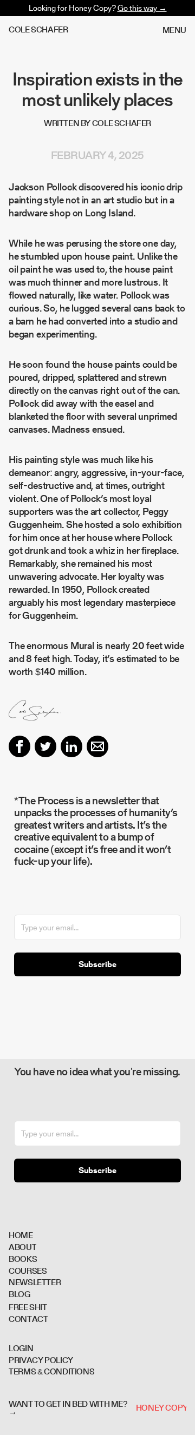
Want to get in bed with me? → (68, 1408)
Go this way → (142, 8)
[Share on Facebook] (19, 746)
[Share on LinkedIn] (71, 746)
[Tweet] (45, 746)
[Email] (97, 746)
